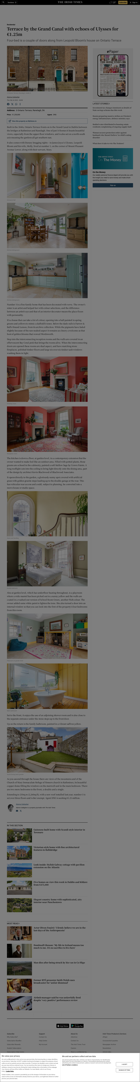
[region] (70, 1067)
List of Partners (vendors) (70, 1065)
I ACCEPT (124, 1064)
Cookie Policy (10, 1071)
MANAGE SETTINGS (124, 1070)
